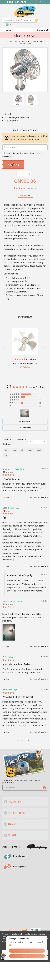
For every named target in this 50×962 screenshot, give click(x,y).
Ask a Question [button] (26, 428)
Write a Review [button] (26, 421)
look (5, 455)
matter (30, 450)
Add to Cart (25, 341)
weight (39, 450)
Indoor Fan (37, 41)
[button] (42, 497)
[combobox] (20, 20)
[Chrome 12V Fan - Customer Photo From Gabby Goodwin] (25, 413)
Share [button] (7, 497)
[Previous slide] (45, 349)
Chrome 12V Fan (25, 43)
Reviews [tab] (6, 439)
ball (22, 450)
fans (14, 450)
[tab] (25, 317)
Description (25, 195)
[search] (36, 20)
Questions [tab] (20, 439)
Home (9, 41)
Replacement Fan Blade (25, 363)
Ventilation (26, 41)
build (6, 450)
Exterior (17, 41)
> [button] (32, 740)
